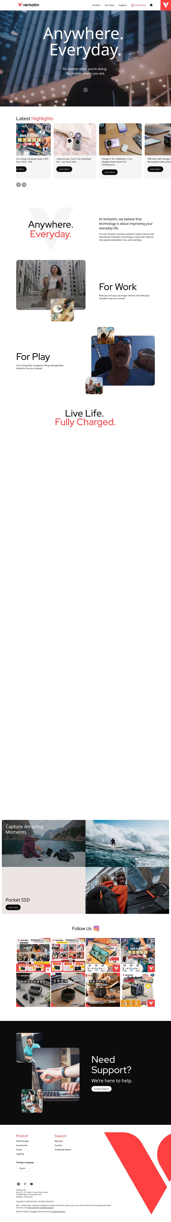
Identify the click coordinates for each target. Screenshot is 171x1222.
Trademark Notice (63, 1149)
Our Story (109, 5)
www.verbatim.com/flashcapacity (40, 1208)
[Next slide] (24, 184)
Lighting (20, 1154)
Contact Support (101, 1089)
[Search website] (151, 5)
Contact (58, 1145)
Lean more (13, 907)
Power (19, 1149)
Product (96, 5)
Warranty (59, 1141)
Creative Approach (58, 1211)
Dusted (34, 1211)
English (22, 1168)
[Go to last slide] (18, 184)
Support (123, 5)
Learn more (138, 481)
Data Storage (22, 1141)
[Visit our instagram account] (18, 1186)
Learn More (55, 169)
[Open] (33, 955)
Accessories (21, 1145)
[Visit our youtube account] (31, 1186)
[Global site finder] (138, 5)
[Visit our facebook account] (25, 1186)
